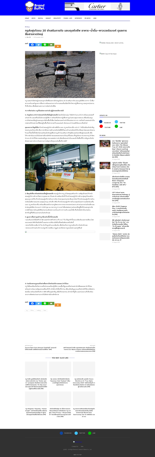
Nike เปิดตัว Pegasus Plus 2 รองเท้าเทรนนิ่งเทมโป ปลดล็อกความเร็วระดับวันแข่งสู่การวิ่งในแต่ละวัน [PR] (121, 210)
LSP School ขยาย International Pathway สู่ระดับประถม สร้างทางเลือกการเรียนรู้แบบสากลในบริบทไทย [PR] (121, 197)
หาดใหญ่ (39, 310)
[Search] (129, 18)
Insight (48, 18)
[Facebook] (32, 44)
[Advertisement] (60, 328)
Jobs (94, 18)
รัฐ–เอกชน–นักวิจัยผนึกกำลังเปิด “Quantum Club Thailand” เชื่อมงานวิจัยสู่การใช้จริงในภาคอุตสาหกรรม (60, 382)
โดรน (45, 310)
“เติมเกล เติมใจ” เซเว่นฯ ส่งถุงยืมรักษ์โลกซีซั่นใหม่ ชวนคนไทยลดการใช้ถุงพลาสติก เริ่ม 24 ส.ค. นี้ (121, 237)
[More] (58, 45)
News (33, 18)
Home (27, 18)
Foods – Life (68, 18)
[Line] (45, 44)
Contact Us (75, 446)
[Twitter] (38, 44)
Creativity (57, 18)
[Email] (51, 44)
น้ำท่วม (32, 310)
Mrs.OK (29, 37)
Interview (78, 18)
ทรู (27, 310)
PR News (87, 18)
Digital (40, 18)
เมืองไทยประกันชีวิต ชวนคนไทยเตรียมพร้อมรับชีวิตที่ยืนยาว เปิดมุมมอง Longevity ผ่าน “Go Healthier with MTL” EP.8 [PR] (121, 182)
